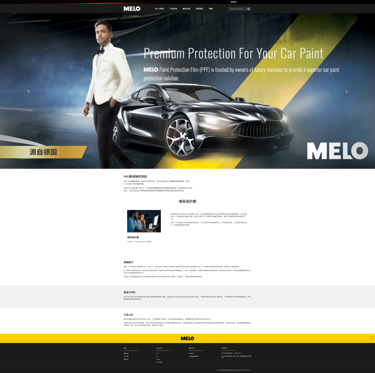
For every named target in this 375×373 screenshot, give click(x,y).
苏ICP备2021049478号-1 (245, 370)
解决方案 (186, 9)
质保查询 (234, 2)
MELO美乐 (159, 9)
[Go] (248, 9)
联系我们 (199, 9)
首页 (125, 16)
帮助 (211, 9)
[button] (28, 91)
